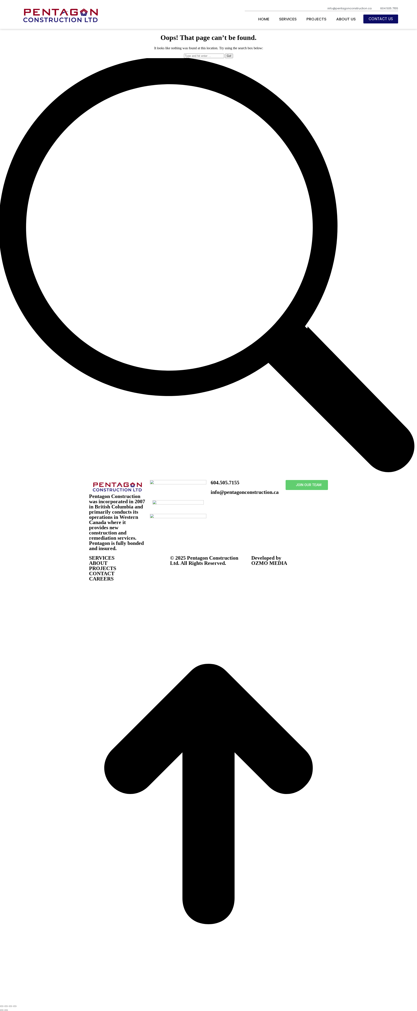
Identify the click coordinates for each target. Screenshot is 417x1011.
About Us (346, 19)
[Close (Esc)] (1, 1006)
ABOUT (98, 563)
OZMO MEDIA (269, 563)
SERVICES (101, 558)
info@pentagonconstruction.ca (245, 492)
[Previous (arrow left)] (1, 1010)
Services (288, 19)
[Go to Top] (208, 1001)
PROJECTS (102, 568)
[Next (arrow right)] (6, 1010)
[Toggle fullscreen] (10, 1006)
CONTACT (101, 573)
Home (263, 19)
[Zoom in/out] (15, 1006)
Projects (316, 19)
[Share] (6, 1006)
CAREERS (101, 579)
